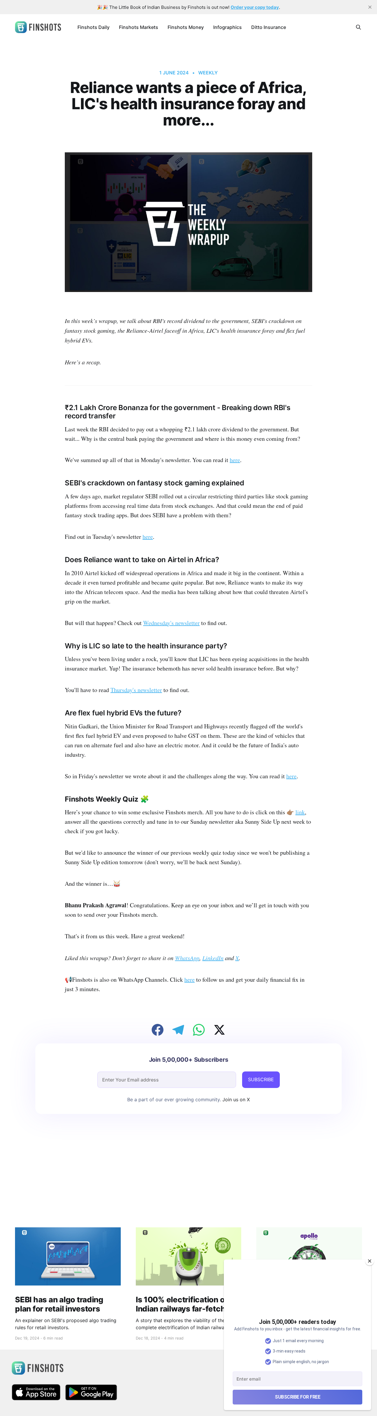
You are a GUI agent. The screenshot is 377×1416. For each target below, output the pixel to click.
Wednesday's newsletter (171, 623)
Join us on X (235, 1099)
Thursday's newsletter (136, 690)
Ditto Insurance (268, 27)
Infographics (227, 27)
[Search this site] (358, 27)
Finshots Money (186, 27)
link (300, 812)
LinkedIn (213, 958)
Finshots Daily (93, 27)
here (235, 460)
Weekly (208, 72)
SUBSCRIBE (261, 1079)
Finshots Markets (138, 27)
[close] (370, 7)
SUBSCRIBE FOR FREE (297, 1397)
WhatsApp (187, 958)
